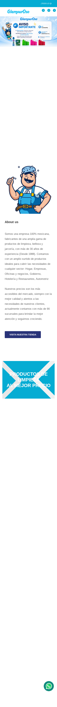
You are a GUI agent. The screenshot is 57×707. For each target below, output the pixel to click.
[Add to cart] (10, 114)
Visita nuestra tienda (23, 334)
